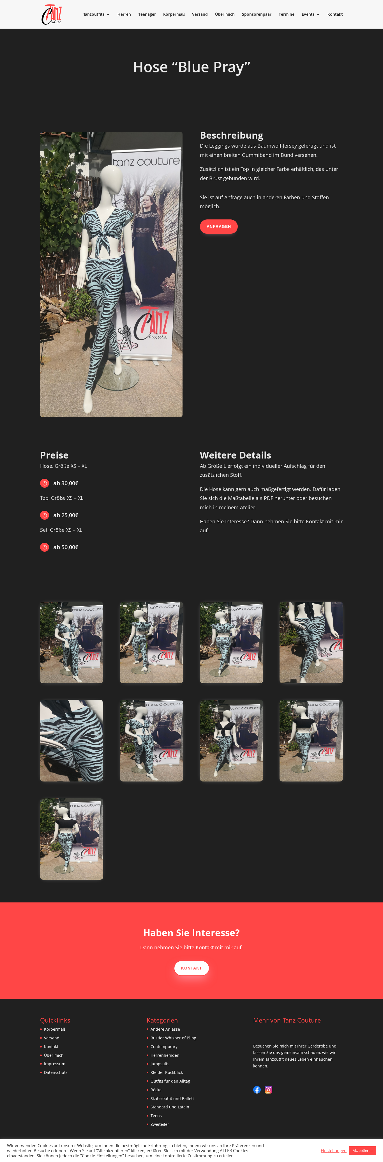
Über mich (225, 14)
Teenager (147, 14)
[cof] (151, 780)
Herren (124, 14)
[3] (151, 681)
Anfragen (219, 226)
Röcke (156, 1089)
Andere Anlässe (165, 1029)
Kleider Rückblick (167, 1072)
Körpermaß (174, 14)
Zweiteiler (160, 1124)
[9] (311, 780)
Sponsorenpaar (256, 14)
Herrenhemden (165, 1055)
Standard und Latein (170, 1107)
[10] (71, 878)
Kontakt (335, 14)
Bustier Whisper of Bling (173, 1037)
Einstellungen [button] (334, 1150)
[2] (71, 681)
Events (308, 14)
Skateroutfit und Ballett (172, 1098)
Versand (200, 14)
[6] (71, 780)
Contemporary (164, 1046)
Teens (156, 1115)
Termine (286, 14)
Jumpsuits (160, 1063)
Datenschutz (56, 1072)
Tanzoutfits (94, 14)
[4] (231, 681)
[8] (231, 780)
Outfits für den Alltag (170, 1081)
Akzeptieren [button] (363, 1150)
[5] (311, 681)
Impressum (54, 1063)
